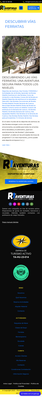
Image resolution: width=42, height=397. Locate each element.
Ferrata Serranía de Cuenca (24, 103)
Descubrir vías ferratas (10, 101)
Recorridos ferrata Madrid (11, 105)
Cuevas (21, 346)
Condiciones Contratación (21, 369)
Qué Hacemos (21, 297)
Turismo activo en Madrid (17, 107)
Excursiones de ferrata (27, 101)
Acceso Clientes (21, 356)
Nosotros (21, 293)
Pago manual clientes (10, 222)
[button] (21, 8)
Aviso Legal (7, 383)
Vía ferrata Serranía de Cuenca (19, 112)
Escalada (21, 341)
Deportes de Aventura (10, 91)
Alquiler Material (21, 306)
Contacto (21, 311)
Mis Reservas (21, 360)
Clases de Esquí (21, 328)
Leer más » (6, 145)
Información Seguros (21, 374)
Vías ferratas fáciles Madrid (18, 116)
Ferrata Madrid (7, 103)
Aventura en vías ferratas (17, 95)
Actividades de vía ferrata (11, 93)
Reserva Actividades (21, 302)
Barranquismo (21, 337)
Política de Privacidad (21, 383)
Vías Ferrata (23, 91)
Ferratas (21, 332)
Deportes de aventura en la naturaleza (22, 99)
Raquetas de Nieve (21, 323)
